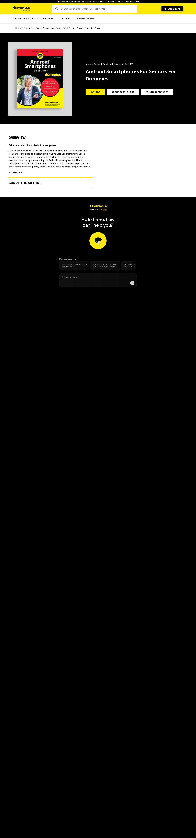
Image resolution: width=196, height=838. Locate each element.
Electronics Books (53, 28)
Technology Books (32, 28)
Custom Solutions (86, 18)
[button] (34, 18)
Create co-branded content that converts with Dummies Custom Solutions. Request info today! (98, 1)
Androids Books (93, 28)
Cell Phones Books (73, 28)
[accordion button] (50, 138)
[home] (21, 9)
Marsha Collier (93, 64)
